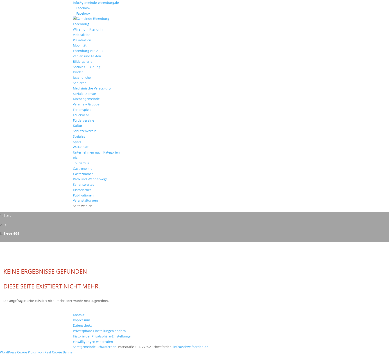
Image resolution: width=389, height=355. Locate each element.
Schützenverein (84, 131)
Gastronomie (82, 168)
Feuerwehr (81, 115)
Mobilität (79, 45)
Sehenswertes (83, 184)
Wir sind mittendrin (88, 29)
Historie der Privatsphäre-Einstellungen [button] (103, 336)
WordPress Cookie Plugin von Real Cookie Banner (37, 352)
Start (7, 215)
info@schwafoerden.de (190, 347)
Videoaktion (81, 35)
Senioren (79, 83)
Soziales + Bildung (86, 67)
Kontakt (78, 315)
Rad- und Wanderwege (90, 179)
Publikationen (83, 195)
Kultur (77, 125)
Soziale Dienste (84, 94)
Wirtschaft (80, 147)
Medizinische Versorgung (92, 88)
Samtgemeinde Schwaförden (94, 347)
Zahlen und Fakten (87, 56)
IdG (75, 158)
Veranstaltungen (85, 200)
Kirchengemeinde (86, 99)
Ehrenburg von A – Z (88, 51)
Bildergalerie (82, 61)
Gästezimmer (83, 174)
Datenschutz (82, 325)
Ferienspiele (82, 109)
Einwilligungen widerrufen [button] (93, 341)
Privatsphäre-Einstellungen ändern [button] (99, 331)
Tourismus (81, 163)
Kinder (78, 72)
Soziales (79, 136)
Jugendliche (82, 77)
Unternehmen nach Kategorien (96, 152)
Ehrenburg (81, 24)
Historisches (82, 190)
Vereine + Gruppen (87, 104)
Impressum (81, 320)
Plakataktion (82, 40)
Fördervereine (83, 120)
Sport (77, 142)
